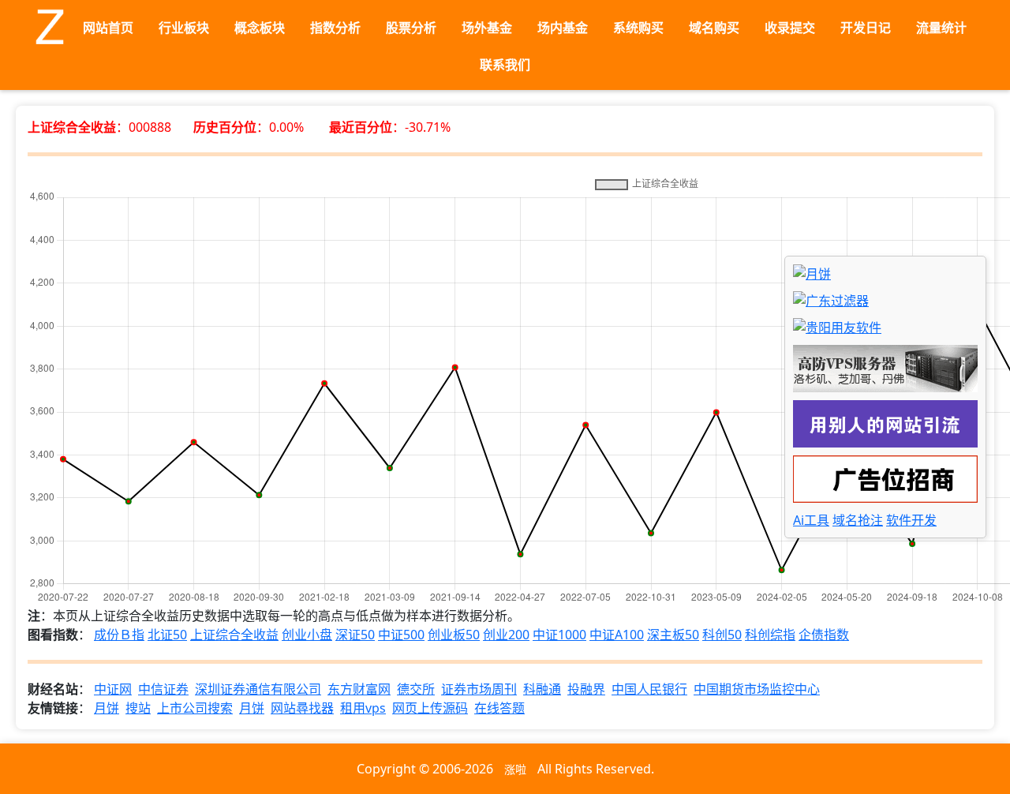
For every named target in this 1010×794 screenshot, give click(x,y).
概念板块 (259, 27)
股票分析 (411, 27)
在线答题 (499, 708)
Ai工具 (811, 520)
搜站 (138, 708)
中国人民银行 (649, 689)
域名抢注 (857, 520)
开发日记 (865, 27)
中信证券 (163, 689)
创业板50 (454, 634)
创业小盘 (307, 634)
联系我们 (505, 64)
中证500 (401, 634)
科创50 (722, 634)
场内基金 (562, 27)
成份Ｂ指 (119, 634)
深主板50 (673, 634)
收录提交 (790, 27)
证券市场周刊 (479, 689)
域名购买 (714, 27)
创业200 (506, 634)
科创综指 (770, 634)
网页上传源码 (430, 708)
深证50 (355, 634)
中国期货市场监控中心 (757, 689)
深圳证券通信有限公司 (258, 689)
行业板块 (184, 27)
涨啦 (515, 769)
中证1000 (559, 634)
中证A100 (616, 634)
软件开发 (911, 520)
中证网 (113, 689)
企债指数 (824, 634)
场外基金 (487, 27)
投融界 (586, 689)
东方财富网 (359, 689)
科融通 (542, 689)
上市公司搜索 (195, 708)
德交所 (416, 689)
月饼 (106, 708)
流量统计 (941, 27)
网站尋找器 (302, 708)
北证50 (167, 634)
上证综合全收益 (234, 634)
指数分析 (335, 27)
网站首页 (108, 27)
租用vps (363, 708)
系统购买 (638, 27)
